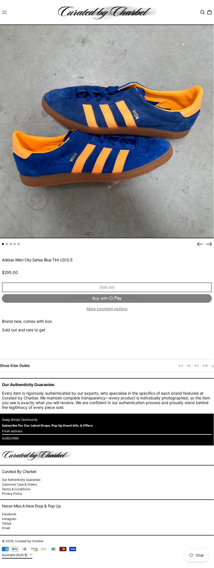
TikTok (6, 524)
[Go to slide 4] (15, 244)
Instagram (9, 519)
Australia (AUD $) (15, 555)
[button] (202, 12)
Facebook (9, 514)
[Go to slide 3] (11, 244)
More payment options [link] (107, 309)
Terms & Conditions (16, 489)
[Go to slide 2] (7, 244)
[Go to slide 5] (18, 244)
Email (6, 528)
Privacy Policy (12, 494)
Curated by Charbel (29, 541)
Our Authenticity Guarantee (21, 480)
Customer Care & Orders (19, 484)
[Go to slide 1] (3, 244)
